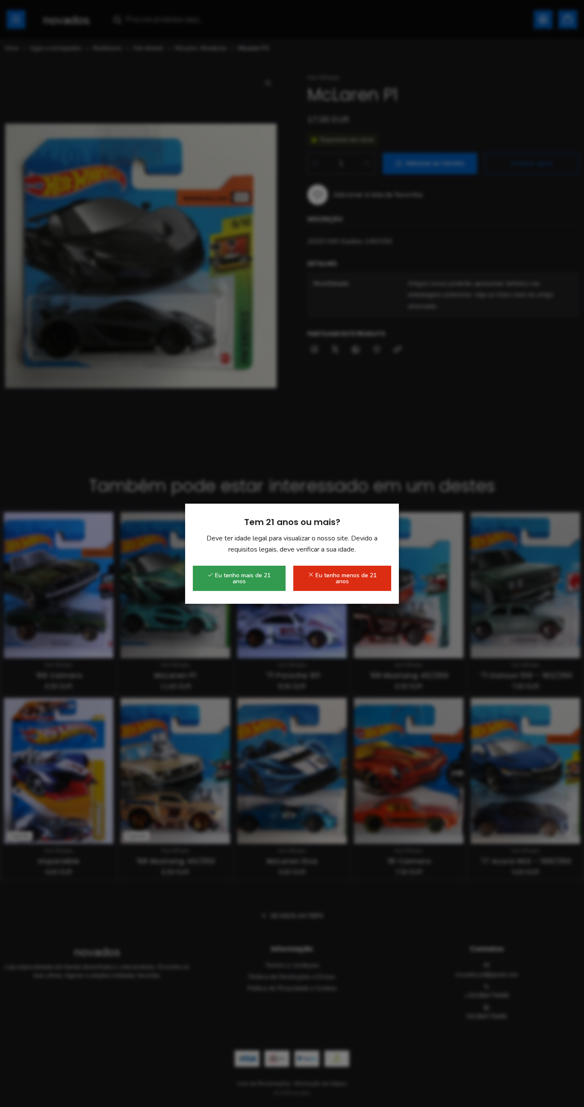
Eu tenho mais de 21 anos (242, 578)
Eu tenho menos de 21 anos (345, 578)
